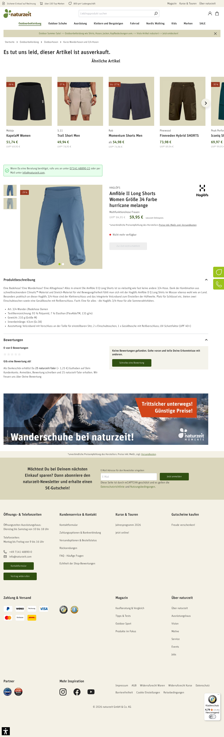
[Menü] (218, 695)
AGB (134, 685)
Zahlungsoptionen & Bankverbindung (80, 532)
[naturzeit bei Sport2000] (18, 691)
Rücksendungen (68, 548)
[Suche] (155, 13)
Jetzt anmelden (174, 476)
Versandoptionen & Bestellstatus (78, 540)
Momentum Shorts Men (125, 135)
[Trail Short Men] (80, 101)
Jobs (174, 654)
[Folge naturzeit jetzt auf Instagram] (62, 693)
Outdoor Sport (123, 623)
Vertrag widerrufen (20, 576)
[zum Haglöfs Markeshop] (190, 191)
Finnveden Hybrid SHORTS (179, 135)
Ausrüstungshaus (181, 615)
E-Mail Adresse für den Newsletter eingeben (122, 470)
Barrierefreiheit (124, 692)
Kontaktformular (19, 566)
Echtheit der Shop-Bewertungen (77, 563)
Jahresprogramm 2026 (128, 525)
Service (176, 639)
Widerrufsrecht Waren (152, 685)
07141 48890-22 (80, 168)
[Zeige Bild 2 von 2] (63, 264)
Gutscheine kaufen (185, 514)
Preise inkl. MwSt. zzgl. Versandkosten (178, 225)
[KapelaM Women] (29, 101)
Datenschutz (203, 685)
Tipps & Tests (123, 615)
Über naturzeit (207, 3)
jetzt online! (122, 532)
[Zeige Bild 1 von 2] (59, 264)
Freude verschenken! (183, 525)
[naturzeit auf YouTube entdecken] (91, 693)
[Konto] (210, 13)
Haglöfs (114, 187)
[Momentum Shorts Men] (131, 101)
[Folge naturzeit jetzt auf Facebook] (77, 693)
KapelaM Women (18, 135)
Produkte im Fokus (125, 631)
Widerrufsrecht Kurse (180, 685)
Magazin (172, 3)
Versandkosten (148, 454)
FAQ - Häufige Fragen (71, 555)
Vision (175, 623)
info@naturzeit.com (33, 172)
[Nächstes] (205, 103)
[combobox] (115, 13)
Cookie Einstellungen (148, 692)
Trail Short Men (68, 135)
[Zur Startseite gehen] (17, 13)
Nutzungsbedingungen (142, 486)
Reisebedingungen (173, 692)
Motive (175, 631)
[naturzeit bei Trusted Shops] (63, 609)
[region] (106, 107)
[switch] (212, 717)
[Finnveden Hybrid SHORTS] (182, 101)
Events (175, 646)
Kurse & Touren (188, 3)
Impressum (121, 685)
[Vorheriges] (6, 103)
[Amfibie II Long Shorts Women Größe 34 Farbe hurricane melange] (61, 226)
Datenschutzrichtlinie (113, 486)
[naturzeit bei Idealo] (8, 691)
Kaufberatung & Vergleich (129, 608)
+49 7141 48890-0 (20, 552)
